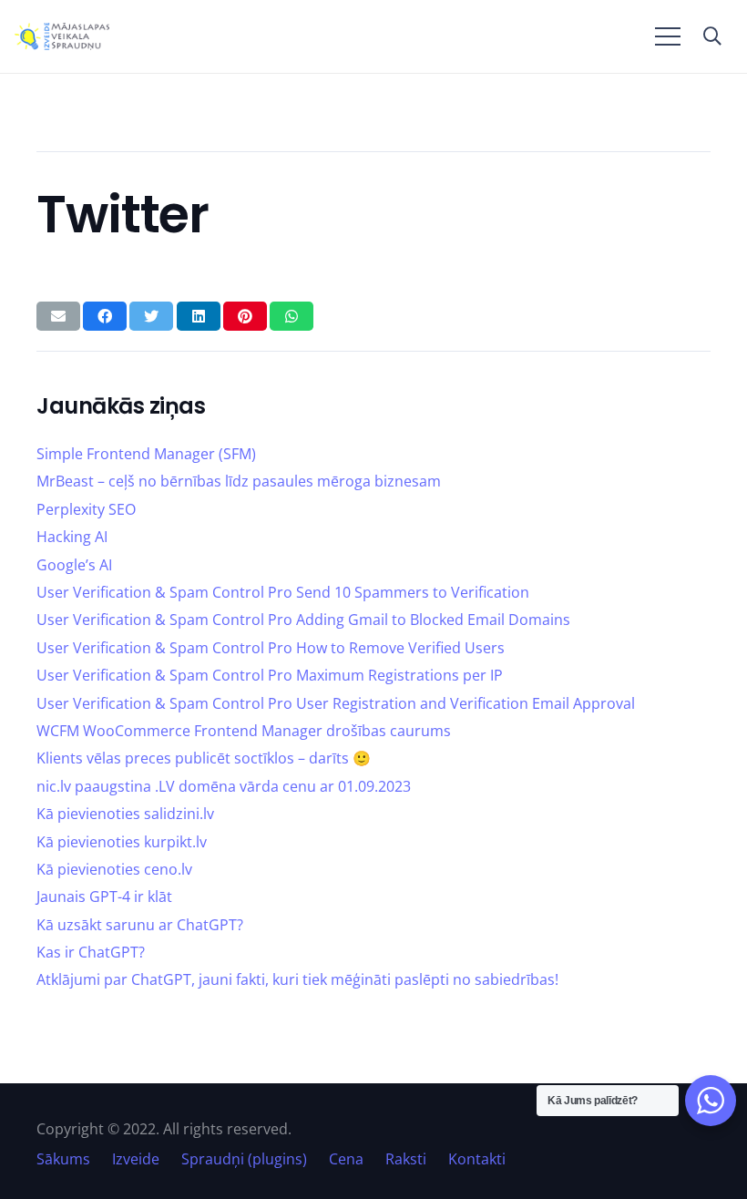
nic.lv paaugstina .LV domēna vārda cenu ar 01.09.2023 (223, 786)
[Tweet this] (151, 316)
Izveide (135, 1159)
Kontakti (477, 1159)
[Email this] (58, 316)
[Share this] (105, 316)
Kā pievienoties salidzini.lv (125, 814)
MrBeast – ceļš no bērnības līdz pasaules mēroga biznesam (238, 481)
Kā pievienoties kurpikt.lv (121, 842)
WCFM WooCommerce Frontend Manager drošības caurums (243, 731)
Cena (346, 1159)
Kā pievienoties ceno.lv (114, 869)
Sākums (63, 1159)
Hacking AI (71, 537)
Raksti (405, 1159)
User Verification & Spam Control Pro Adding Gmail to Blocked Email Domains (303, 620)
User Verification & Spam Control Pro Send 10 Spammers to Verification (282, 592)
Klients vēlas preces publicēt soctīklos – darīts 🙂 (203, 758)
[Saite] (62, 36)
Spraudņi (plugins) (244, 1159)
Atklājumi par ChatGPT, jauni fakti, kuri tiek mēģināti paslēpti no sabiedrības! (297, 979)
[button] (712, 36)
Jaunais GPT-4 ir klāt (104, 896)
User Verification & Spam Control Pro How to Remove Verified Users (270, 648)
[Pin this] (245, 316)
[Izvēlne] (667, 36)
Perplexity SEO (86, 509)
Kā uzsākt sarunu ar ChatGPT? (139, 925)
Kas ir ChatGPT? (90, 952)
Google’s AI (74, 565)
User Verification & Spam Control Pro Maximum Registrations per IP (269, 675)
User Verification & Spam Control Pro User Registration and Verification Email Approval (335, 703)
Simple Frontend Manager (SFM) (146, 454)
